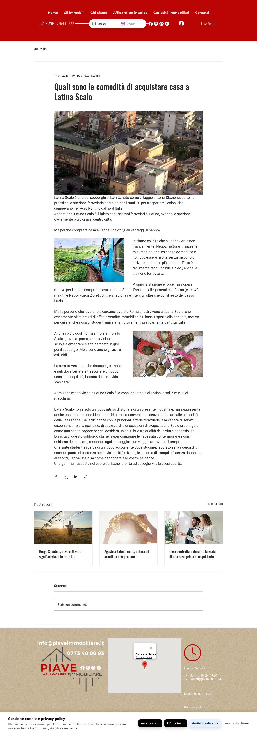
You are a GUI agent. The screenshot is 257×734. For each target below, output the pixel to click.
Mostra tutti (215, 503)
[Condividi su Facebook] (56, 477)
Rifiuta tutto (175, 723)
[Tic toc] (99, 668)
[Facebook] (151, 24)
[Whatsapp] (161, 24)
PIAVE (49, 23)
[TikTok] (167, 24)
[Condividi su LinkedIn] (76, 477)
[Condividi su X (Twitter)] (66, 477)
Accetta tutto (150, 723)
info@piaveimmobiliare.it (70, 643)
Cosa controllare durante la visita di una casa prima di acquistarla (192, 554)
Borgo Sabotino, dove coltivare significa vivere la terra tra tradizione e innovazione (60, 554)
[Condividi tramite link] (86, 477)
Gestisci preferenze (205, 723)
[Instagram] (156, 24)
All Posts (40, 49)
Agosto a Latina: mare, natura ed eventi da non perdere (126, 554)
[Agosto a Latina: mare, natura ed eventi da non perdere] (129, 527)
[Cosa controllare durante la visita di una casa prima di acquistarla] (194, 527)
